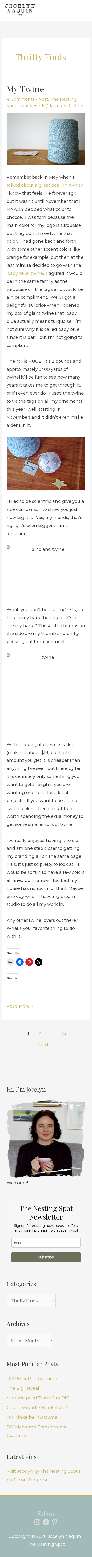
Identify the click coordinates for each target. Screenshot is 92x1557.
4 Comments (21, 99)
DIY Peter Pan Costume (32, 1378)
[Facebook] (46, 1522)
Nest (43, 99)
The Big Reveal (23, 1388)
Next (46, 1044)
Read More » (20, 1005)
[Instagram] (37, 1522)
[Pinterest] (55, 1522)
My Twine (25, 88)
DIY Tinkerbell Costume (32, 1417)
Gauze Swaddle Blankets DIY (37, 1407)
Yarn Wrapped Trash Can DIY (38, 1398)
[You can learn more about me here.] (46, 1139)
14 (64, 1033)
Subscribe (46, 1257)
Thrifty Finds (31, 105)
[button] (63, 10)
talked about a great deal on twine (44, 185)
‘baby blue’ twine (25, 273)
